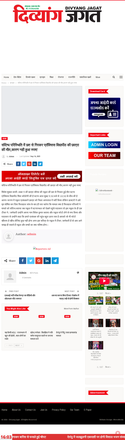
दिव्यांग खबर (30, 77)
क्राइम (42, 77)
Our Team (74, 409)
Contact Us (30, 409)
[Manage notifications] (117, 433)
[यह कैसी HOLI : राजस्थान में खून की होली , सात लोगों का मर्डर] (16, 322)
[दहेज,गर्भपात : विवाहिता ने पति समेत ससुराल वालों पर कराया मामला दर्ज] (41, 322)
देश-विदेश (17, 77)
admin (31, 234)
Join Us (43, 409)
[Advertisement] (62, 48)
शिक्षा (52, 77)
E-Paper (88, 409)
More (98, 77)
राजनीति (71, 77)
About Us (16, 409)
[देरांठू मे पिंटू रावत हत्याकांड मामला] (67, 322)
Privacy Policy (59, 409)
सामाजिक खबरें (85, 77)
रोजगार (61, 77)
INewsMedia (118, 419)
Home (6, 77)
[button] (108, 293)
